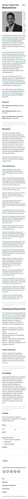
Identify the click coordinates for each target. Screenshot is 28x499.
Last (16, 429)
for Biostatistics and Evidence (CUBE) (13, 63)
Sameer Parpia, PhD (10, 5)
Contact (4, 492)
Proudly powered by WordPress (18, 496)
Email (4, 432)
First (3, 429)
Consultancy (5, 488)
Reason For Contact (8, 437)
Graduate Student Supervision (12, 439)
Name (4, 425)
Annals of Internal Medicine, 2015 (14, 246)
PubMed (20, 159)
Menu (23, 4)
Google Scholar (6, 161)
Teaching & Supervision (9, 485)
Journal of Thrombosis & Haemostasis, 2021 (13, 213)
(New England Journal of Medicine (14, 173)
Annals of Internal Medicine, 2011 (13, 283)
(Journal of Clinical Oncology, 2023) (11, 184)
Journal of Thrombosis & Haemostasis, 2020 (11, 221)
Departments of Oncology (9, 37)
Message (5, 447)
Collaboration (7, 442)
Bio (3, 478)
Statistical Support (9, 444)
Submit (5, 461)
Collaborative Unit (20, 61)
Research (4, 482)
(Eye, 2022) (17, 189)
